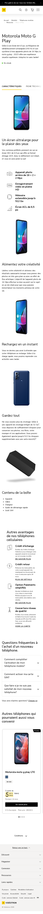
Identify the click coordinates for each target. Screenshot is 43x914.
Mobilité (14, 20)
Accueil (6, 20)
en (38, 897)
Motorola (10, 22)
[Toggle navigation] (26, 836)
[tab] (12, 86)
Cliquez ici (32, 700)
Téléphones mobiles (26, 20)
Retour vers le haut (20, 848)
